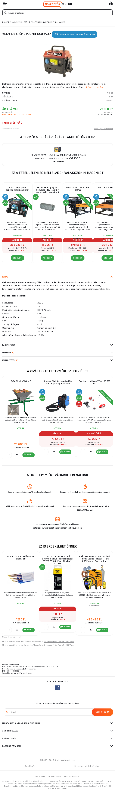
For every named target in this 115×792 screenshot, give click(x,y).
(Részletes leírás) (94, 87)
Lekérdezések (10, 360)
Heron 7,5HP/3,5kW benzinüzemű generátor (17, 189)
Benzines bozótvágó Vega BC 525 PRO (94, 382)
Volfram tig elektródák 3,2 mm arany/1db (21, 557)
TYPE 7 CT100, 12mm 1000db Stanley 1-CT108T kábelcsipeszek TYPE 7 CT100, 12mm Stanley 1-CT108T (57, 560)
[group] (20, 418)
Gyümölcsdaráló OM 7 (21, 381)
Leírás (5, 277)
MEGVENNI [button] (30, 455)
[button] (28, 454)
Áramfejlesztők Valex (103, 128)
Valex (110, 92)
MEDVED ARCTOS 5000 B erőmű (77, 189)
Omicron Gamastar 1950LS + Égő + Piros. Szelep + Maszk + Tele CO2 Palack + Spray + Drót (94, 559)
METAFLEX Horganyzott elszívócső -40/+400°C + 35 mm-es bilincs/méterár (47, 190)
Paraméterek (8, 345)
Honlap (5, 22)
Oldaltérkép (30, 766)
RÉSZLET (17, 258)
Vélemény (8, 352)
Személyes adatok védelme (86, 766)
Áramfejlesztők (20, 22)
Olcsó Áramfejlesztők (11, 637)
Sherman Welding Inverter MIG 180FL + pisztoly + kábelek (58, 382)
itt (79, 776)
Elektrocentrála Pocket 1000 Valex (59, 642)
